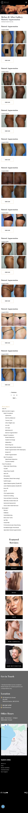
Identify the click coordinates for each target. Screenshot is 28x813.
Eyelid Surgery (7, 481)
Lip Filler (6, 520)
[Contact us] (25, 792)
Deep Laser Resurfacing (10, 466)
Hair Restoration (5, 769)
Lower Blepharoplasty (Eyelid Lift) (13, 486)
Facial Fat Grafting (9, 496)
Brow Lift (6, 488)
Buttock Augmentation (11, 433)
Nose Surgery (14, 605)
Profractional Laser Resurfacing (12, 525)
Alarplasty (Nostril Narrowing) (12, 478)
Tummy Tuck (8, 420)
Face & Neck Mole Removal (11, 505)
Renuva (6, 510)
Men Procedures (8, 457)
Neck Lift (6, 473)
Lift (14, 558)
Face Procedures (6, 464)
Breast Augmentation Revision (13, 447)
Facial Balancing (8, 515)
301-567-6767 (7, 705)
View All (4, 408)
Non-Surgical (4, 772)
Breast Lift (8, 452)
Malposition (8, 442)
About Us (3, 763)
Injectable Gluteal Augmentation (12, 530)
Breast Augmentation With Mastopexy (15, 450)
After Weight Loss (10, 423)
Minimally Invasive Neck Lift (11, 500)
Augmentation (14, 556)
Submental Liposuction (10, 503)
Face (2, 765)
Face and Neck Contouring (11, 498)
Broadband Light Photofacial (11, 527)
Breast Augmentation (11, 454)
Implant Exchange (10, 440)
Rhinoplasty (7, 476)
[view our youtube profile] (7, 793)
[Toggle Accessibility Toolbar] (3, 806)
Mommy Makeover (10, 418)
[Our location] (27, 792)
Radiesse (6, 513)
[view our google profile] (5, 793)
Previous (13, 392)
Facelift (6, 468)
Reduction (14, 561)
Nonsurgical (5, 508)
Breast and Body (5, 767)
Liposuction (8, 415)
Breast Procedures (9, 435)
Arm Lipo (7, 428)
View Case (7, 60)
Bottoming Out (9, 445)
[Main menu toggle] (26, 2)
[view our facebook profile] (1, 793)
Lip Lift (5, 491)
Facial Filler (7, 522)
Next (15, 398)
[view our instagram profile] (3, 793)
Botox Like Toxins (8, 517)
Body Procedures (8, 413)
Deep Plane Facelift (9, 471)
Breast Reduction (9, 437)
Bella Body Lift (9, 430)
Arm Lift (7, 425)
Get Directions (7, 707)
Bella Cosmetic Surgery (8, 411)
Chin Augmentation (9, 493)
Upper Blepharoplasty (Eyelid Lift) (13, 483)
